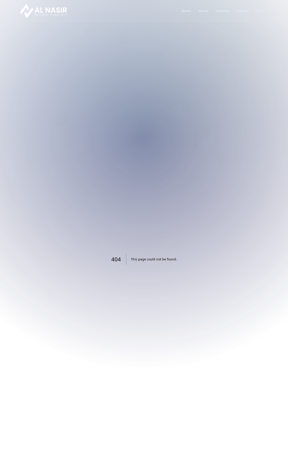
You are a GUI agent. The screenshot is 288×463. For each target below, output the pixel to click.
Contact (262, 11)
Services (222, 11)
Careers (243, 11)
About (204, 11)
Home (186, 11)
